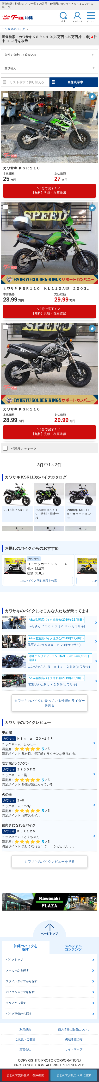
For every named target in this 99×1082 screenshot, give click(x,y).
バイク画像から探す (19, 1013)
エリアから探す (16, 1003)
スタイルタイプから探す (21, 981)
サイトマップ (73, 1049)
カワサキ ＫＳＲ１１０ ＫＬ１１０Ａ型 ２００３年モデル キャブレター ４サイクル (48, 288)
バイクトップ (14, 959)
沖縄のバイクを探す (25, 947)
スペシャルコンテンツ (73, 947)
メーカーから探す (17, 970)
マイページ (77, 21)
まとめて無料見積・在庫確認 (25, 1075)
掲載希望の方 (73, 1039)
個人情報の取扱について (74, 1029)
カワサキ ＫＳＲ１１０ (21, 168)
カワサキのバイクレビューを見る (49, 861)
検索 (63, 21)
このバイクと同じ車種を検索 (38, 580)
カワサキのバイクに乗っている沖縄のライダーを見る (49, 703)
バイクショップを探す (20, 992)
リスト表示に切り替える (27, 82)
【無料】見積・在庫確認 (48, 190)
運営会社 (25, 1049)
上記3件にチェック (23, 449)
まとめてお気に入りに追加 (73, 1075)
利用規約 (25, 1029)
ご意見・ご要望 (25, 1039)
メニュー (90, 21)
